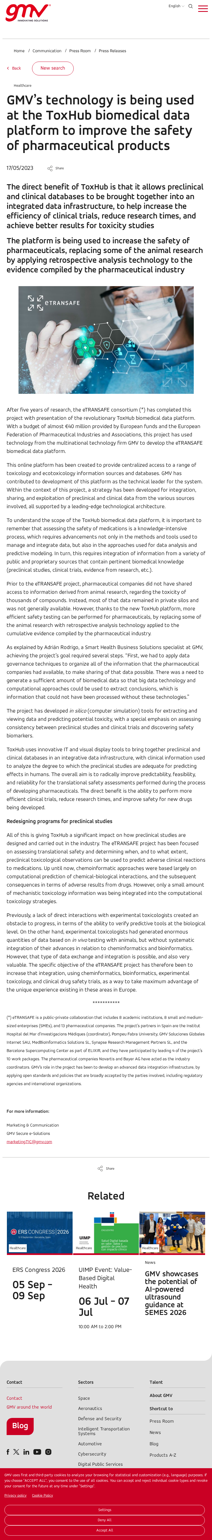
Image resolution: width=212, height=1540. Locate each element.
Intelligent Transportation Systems (104, 1431)
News (155, 1432)
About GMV (161, 1395)
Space (84, 1398)
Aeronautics (90, 1408)
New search (53, 68)
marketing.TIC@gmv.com (29, 1142)
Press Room (80, 51)
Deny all (105, 1520)
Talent (156, 1382)
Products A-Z (163, 1455)
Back (16, 68)
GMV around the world (29, 1407)
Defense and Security (99, 1419)
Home (19, 51)
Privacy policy (15, 1495)
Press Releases (112, 51)
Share (59, 168)
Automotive (90, 1444)
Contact (14, 1398)
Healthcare (22, 86)
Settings (104, 1510)
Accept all (104, 1530)
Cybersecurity (92, 1454)
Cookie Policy (42, 1495)
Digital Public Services (100, 1464)
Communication (47, 51)
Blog (20, 1426)
